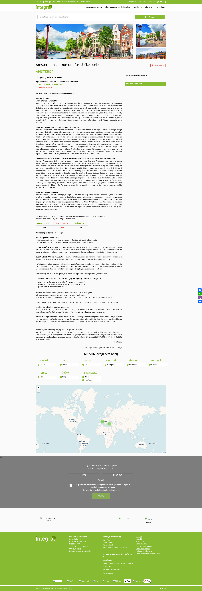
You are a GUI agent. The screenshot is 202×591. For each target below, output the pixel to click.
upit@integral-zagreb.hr (71, 1)
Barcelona (88, 380)
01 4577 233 (76, 546)
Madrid (87, 377)
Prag (64, 377)
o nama (131, 1)
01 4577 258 (77, 549)
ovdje (118, 490)
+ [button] (38, 387)
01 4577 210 (85, 546)
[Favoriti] (160, 1)
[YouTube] (46, 2)
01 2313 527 (110, 573)
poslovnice (138, 1)
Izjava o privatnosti (143, 549)
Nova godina (159, 7)
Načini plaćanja (141, 544)
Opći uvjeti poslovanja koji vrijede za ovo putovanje (103, 347)
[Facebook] (44, 2)
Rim (85, 365)
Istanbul (43, 377)
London (42, 365)
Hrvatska (136, 7)
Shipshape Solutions (70, 588)
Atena (64, 365)
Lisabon (154, 365)
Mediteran (147, 7)
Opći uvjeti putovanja (144, 546)
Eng (154, 1)
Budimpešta (111, 365)
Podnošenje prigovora (144, 551)
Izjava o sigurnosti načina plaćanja (148, 553)
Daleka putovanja (111, 7)
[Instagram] (50, 2)
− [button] (38, 390)
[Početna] (44, 7)
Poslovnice (140, 541)
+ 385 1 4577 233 (56, 1)
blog (150, 1)
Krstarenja (125, 7)
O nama (139, 537)
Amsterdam (133, 365)
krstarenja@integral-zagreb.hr (118, 547)
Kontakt (145, 1)
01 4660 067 (109, 545)
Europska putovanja (93, 7)
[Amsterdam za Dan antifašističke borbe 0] (84, 50)
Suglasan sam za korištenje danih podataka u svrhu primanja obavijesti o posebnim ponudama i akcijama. (103, 486)
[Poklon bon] (158, 1)
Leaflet (164, 452)
